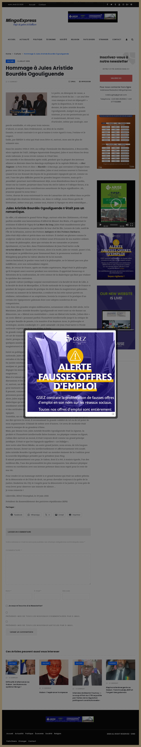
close (113, 414)
